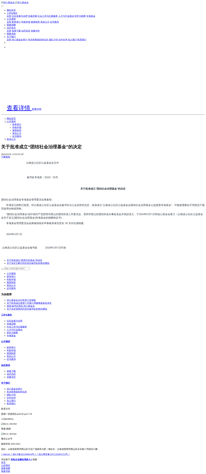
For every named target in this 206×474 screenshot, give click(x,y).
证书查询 (16, 136)
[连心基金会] (103, 2)
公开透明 (11, 121)
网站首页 (11, 10)
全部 (9, 16)
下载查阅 (5, 157)
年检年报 (16, 127)
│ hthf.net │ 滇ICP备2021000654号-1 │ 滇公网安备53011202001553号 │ (35, 454)
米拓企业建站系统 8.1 (21, 459)
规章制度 (16, 130)
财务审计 (16, 124)
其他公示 (16, 133)
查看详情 (19, 108)
